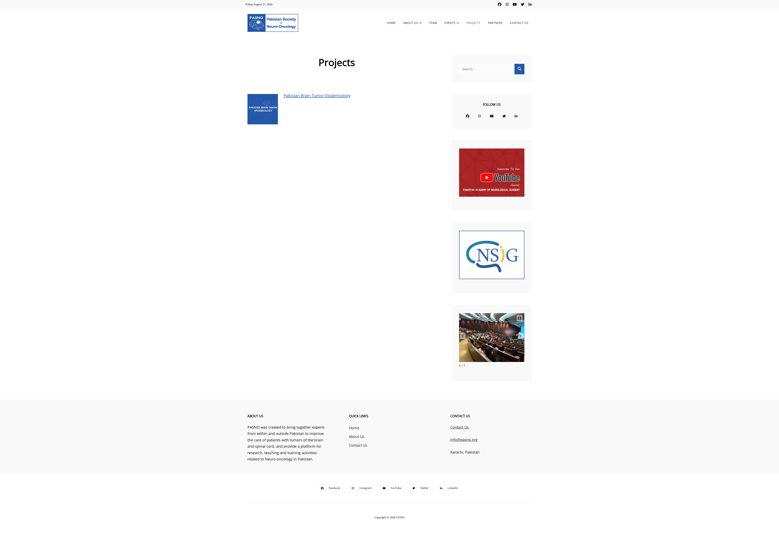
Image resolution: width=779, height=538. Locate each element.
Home (391, 23)
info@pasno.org (464, 439)
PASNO (400, 517)
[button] (463, 336)
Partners (495, 23)
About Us (410, 23)
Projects (473, 23)
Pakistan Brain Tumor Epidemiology (317, 95)
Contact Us (519, 23)
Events (449, 23)
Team (433, 23)
